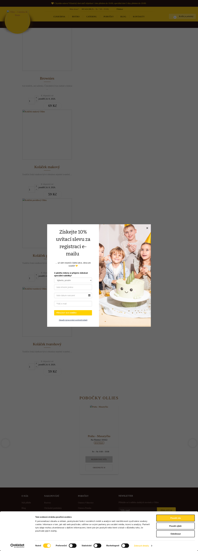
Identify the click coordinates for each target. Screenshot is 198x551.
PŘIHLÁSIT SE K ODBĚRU (66, 313)
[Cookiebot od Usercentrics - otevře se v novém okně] (17, 546)
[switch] (73, 545)
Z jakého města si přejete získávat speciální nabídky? (71, 274)
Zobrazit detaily (141, 546)
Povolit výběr (175, 526)
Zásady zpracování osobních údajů (73, 320)
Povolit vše (175, 518)
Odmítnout (176, 534)
